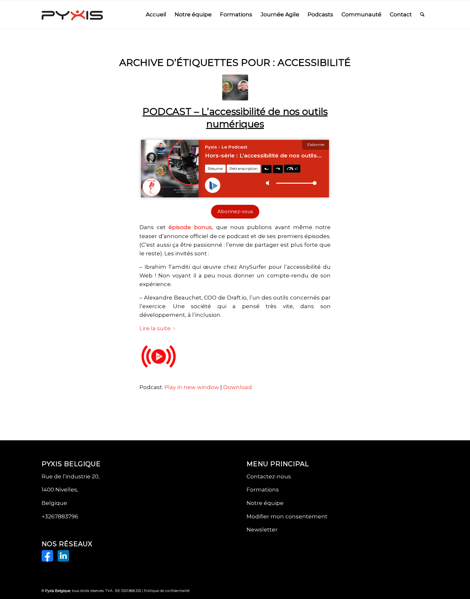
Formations (263, 489)
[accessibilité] (235, 87)
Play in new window (191, 387)
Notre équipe (265, 503)
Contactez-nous (269, 476)
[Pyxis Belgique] (72, 14)
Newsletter (262, 529)
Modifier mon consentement (287, 516)
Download (237, 387)
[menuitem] (156, 14)
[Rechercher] (422, 14)
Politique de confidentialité (167, 590)
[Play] (158, 374)
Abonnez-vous (235, 211)
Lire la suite (155, 328)
